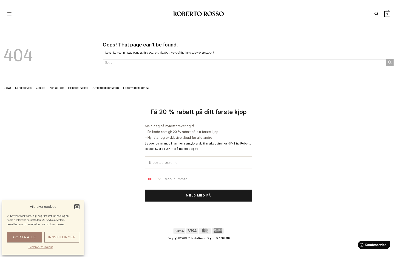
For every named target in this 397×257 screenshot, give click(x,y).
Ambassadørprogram (106, 88)
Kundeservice (23, 88)
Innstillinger (62, 237)
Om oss (40, 88)
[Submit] (390, 62)
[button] (77, 206)
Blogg (7, 88)
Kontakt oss (57, 88)
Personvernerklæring (40, 247)
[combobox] (153, 179)
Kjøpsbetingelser (78, 88)
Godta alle (24, 237)
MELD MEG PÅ (198, 195)
